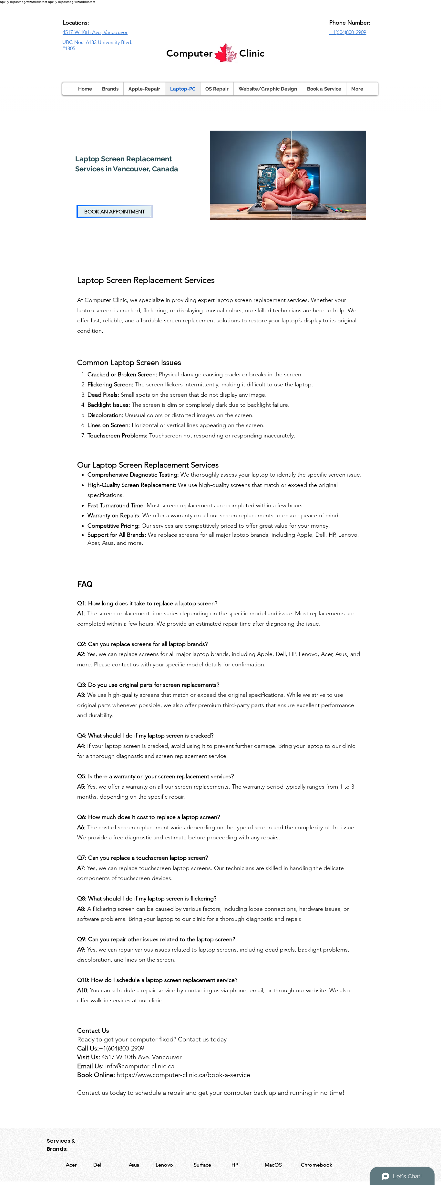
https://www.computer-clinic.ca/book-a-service (183, 1075)
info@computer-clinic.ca (139, 1066)
